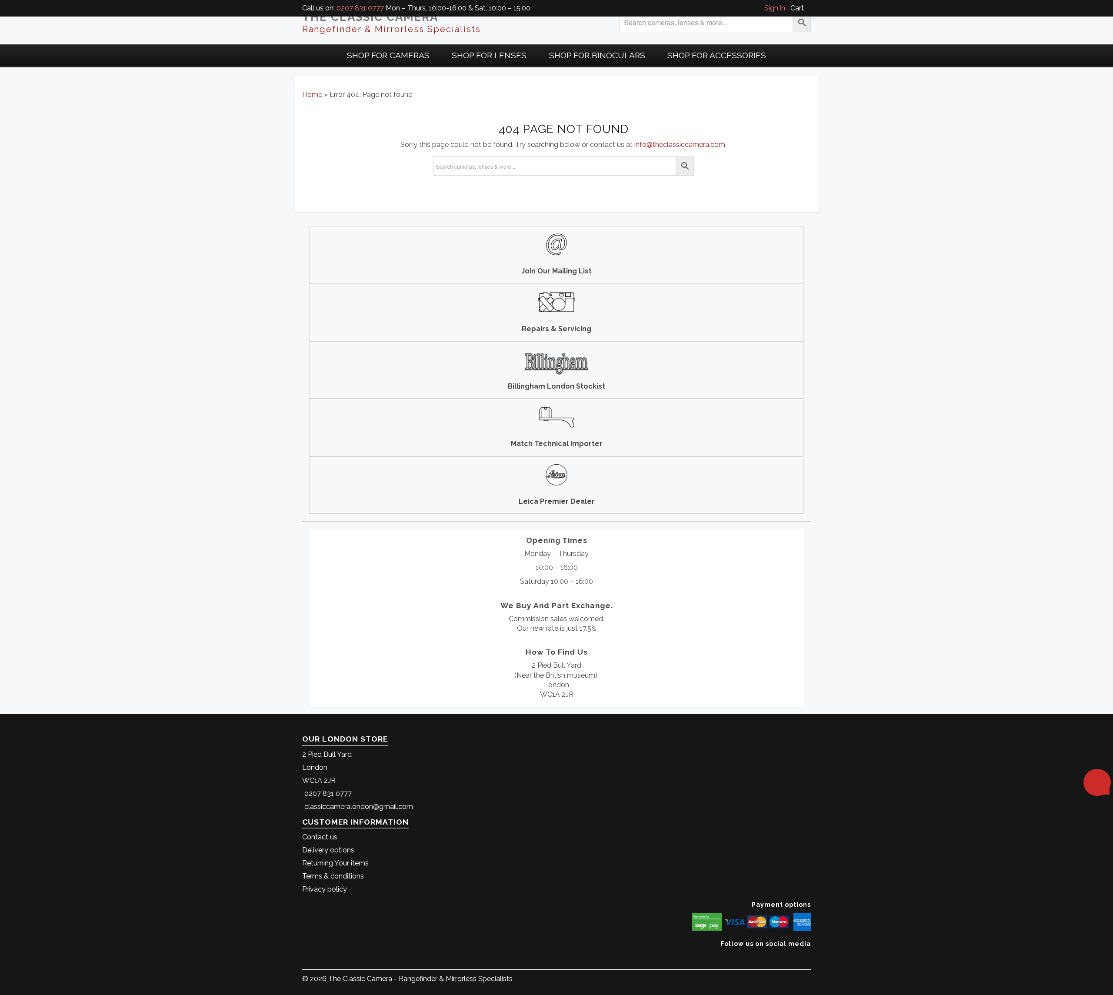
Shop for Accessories (716, 55)
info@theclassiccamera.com (679, 144)
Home (312, 94)
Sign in (774, 8)
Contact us (319, 837)
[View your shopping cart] (808, 8)
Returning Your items (335, 863)
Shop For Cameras (388, 55)
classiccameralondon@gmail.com (358, 806)
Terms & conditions (333, 876)
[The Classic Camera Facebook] (807, 957)
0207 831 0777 (360, 8)
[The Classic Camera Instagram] (810, 957)
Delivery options (328, 850)
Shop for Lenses (489, 55)
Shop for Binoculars (597, 55)
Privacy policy (324, 889)
